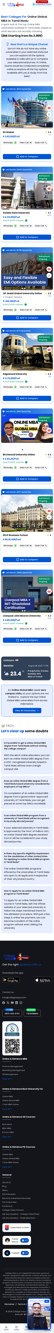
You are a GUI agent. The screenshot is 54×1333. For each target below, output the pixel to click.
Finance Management (12, 1066)
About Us (6, 1182)
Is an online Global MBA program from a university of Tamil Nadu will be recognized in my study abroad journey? (26, 818)
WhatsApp (8, 142)
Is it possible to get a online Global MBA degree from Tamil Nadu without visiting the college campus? (25, 745)
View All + (7, 1078)
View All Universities (25, 710)
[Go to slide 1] (22, 127)
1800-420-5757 (12, 1013)
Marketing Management (13, 1070)
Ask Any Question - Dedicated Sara (18, 1218)
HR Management (10, 1074)
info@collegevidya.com (14, 997)
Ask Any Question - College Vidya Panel (20, 1214)
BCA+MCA (7, 1124)
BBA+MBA (6, 1128)
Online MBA (7, 1096)
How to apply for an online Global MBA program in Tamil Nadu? (24, 892)
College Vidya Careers (13, 1210)
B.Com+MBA (8, 1132)
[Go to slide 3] (27, 288)
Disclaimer (9, 1304)
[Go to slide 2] (24, 288)
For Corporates (9, 1202)
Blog (4, 1186)
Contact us (7, 1206)
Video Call (24, 142)
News (4, 1190)
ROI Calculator (9, 1194)
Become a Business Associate (16, 1198)
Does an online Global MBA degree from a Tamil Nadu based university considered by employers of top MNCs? (27, 783)
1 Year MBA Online (10, 1104)
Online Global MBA (10, 1100)
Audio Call (39, 142)
